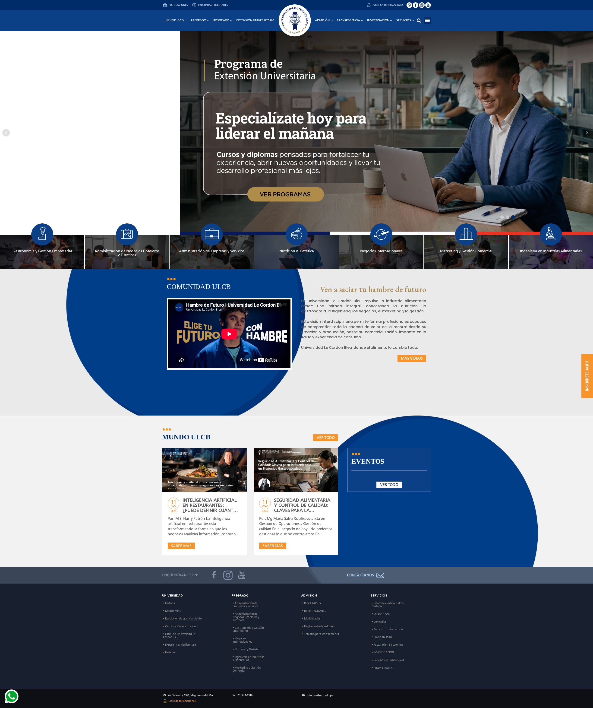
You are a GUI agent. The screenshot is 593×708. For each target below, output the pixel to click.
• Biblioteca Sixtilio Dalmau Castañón (389, 605)
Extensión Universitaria (255, 20)
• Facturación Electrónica (387, 644)
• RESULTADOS (311, 603)
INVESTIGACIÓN (378, 20)
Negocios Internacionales (381, 251)
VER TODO (326, 437)
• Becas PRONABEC (314, 611)
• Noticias (169, 652)
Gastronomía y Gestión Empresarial (42, 251)
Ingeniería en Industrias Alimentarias (551, 251)
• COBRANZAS (381, 614)
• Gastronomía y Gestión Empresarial (249, 629)
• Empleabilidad (382, 637)
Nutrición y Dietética (296, 251)
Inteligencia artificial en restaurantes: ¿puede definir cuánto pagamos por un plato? (212, 505)
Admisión (322, 20)
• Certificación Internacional (180, 626)
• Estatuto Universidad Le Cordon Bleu (179, 636)
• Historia (169, 603)
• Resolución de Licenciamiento (182, 618)
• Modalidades (311, 618)
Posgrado (221, 20)
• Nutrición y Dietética (247, 649)
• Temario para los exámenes (320, 634)
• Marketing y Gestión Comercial (247, 669)
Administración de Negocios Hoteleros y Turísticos (127, 253)
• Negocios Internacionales (242, 640)
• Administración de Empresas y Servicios (245, 605)
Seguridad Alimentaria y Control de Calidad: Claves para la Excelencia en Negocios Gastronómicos (302, 505)
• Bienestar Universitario (387, 629)
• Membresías (172, 611)
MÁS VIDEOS (412, 358)
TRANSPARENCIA (348, 20)
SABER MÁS (181, 546)
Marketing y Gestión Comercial (466, 251)
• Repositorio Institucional (388, 660)
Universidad (174, 20)
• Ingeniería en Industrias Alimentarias (249, 659)
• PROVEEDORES (382, 668)
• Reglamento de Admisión (319, 626)
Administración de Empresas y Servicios (211, 251)
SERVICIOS (403, 20)
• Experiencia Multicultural (179, 644)
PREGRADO (198, 20)
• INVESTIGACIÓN (383, 652)
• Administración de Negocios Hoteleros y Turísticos (246, 617)
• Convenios (379, 621)
